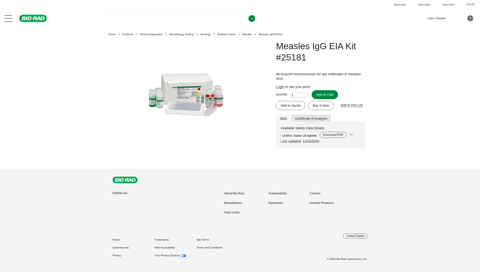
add (351, 134)
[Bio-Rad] (125, 180)
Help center (232, 212)
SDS (283, 118)
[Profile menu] (454, 18)
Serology (205, 34)
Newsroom (275, 202)
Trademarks (161, 239)
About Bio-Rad (234, 193)
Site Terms (202, 239)
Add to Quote (291, 105)
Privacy (116, 255)
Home (112, 34)
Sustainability (277, 193)
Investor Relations (322, 202)
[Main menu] (8, 18)
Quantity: (282, 94)
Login (280, 87)
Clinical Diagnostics (151, 34)
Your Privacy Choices (167, 255)
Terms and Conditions (209, 247)
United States (355, 236)
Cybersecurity (120, 247)
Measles (247, 34)
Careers (315, 193)
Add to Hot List (351, 105)
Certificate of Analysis (311, 118)
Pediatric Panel (226, 34)
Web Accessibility (164, 247)
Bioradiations (233, 202)
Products (127, 34)
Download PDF (333, 134)
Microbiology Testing (181, 34)
